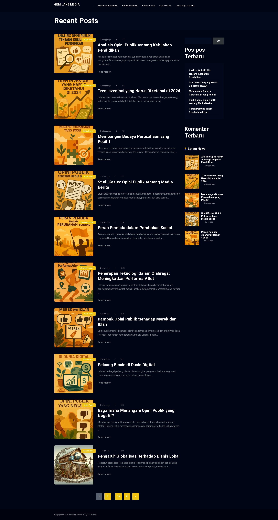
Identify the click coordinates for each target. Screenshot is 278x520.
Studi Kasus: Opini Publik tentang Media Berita (202, 102)
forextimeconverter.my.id (197, 290)
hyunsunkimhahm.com (196, 304)
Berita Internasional (107, 5)
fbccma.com (207, 253)
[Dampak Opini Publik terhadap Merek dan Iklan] (73, 327)
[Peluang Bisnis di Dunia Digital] (73, 373)
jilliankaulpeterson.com (196, 310)
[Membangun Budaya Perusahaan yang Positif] (73, 145)
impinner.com (213, 273)
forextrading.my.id (194, 287)
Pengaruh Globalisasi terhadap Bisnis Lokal (139, 456)
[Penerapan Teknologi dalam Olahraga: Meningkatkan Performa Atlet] (73, 282)
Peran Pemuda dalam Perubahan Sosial (135, 227)
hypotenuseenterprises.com (199, 270)
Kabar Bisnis (148, 5)
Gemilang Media (67, 4)
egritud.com (216, 290)
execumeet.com (193, 253)
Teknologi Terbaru (185, 5)
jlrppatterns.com (193, 314)
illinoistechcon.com (194, 307)
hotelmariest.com (193, 266)
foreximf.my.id (208, 277)
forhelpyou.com (192, 293)
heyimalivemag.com (195, 300)
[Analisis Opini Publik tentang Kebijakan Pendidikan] (73, 53)
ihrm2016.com (214, 304)
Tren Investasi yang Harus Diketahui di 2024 (139, 90)
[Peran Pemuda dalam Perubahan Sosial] (73, 236)
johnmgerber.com (210, 314)
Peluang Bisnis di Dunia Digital (126, 364)
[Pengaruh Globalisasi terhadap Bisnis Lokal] (73, 465)
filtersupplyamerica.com (197, 256)
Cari (187, 35)
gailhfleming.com (209, 293)
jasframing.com (192, 277)
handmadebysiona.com (196, 263)
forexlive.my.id (192, 280)
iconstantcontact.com (195, 273)
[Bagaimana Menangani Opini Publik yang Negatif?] (73, 419)
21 (127, 496)
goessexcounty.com (195, 260)
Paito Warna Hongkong (196, 297)
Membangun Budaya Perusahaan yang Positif (202, 93)
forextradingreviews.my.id (198, 283)
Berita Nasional (129, 5)
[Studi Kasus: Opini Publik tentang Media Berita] (73, 190)
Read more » (104, 71)
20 (118, 496)
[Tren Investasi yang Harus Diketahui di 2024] (73, 99)
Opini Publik (165, 5)
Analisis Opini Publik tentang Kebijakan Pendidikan (200, 73)
